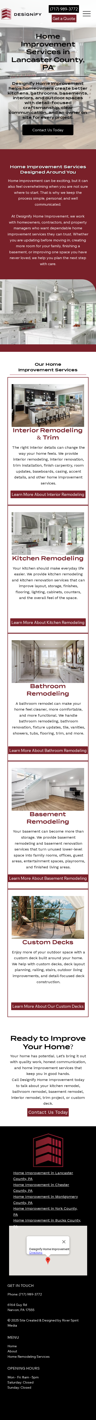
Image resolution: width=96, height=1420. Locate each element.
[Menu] (86, 13)
